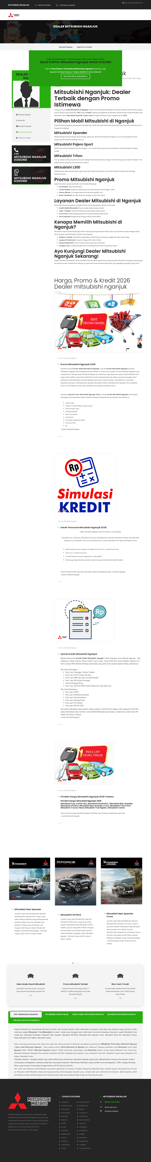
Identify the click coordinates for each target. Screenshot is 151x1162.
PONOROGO (83, 1116)
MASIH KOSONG (44, 5)
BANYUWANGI (84, 1120)
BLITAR (63, 1127)
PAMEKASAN (83, 1141)
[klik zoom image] (98, 322)
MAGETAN (83, 1137)
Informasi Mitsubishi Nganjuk (121, 1014)
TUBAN (63, 1148)
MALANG (64, 1116)
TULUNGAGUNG (85, 1148)
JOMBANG (83, 1127)
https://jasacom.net (25, 132)
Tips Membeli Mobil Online (56, 1014)
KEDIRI (63, 1123)
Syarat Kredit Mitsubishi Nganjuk (88, 1014)
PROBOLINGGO (66, 1105)
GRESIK (63, 1137)
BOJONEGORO (84, 1102)
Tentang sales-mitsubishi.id (26, 1020)
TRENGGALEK (66, 1134)
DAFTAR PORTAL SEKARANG (75, 76)
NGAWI (81, 1109)
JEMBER (82, 1134)
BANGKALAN (83, 1105)
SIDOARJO (64, 1130)
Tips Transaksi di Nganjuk (26, 1014)
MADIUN (64, 1120)
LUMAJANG (83, 1113)
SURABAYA (65, 1102)
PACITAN (82, 1123)
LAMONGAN (65, 1145)
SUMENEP (82, 1145)
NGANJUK (64, 1141)
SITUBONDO (83, 1130)
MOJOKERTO (65, 1113)
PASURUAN (65, 1109)
